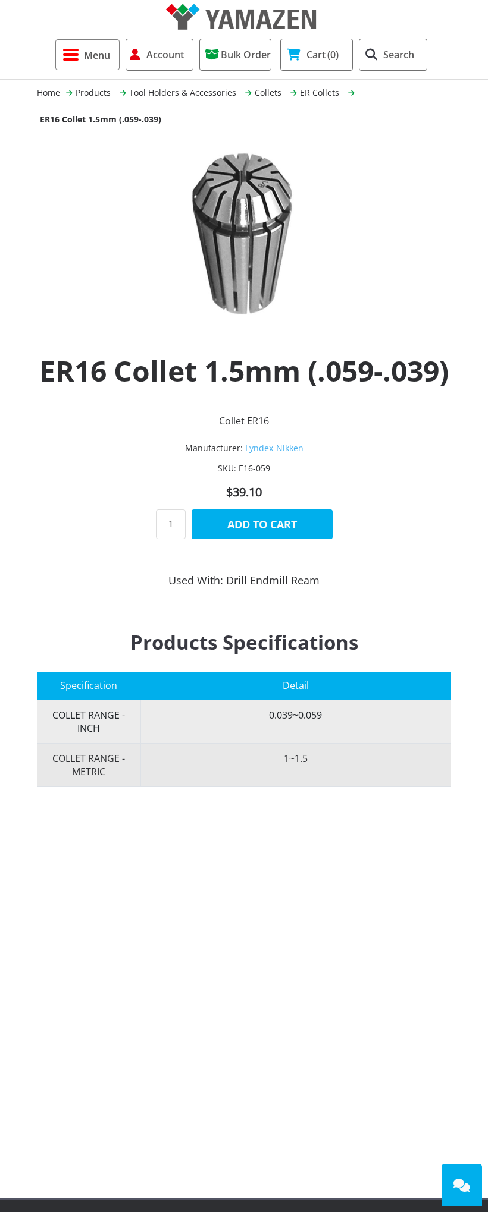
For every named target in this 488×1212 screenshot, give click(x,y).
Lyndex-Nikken (274, 448)
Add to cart (262, 524)
